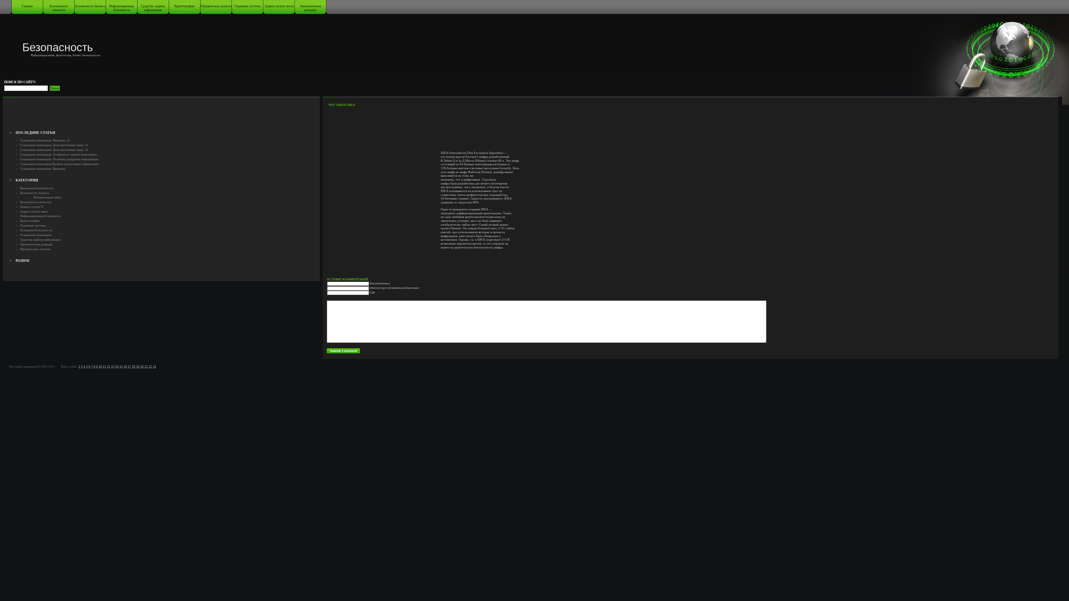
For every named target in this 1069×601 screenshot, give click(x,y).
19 (137, 366)
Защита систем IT (32, 206)
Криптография (184, 6)
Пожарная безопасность (36, 230)
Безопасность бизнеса (90, 6)
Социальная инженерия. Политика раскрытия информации (59, 159)
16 (125, 366)
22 (150, 366)
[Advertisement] (161, 115)
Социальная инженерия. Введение (42, 168)
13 (112, 366)
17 (129, 366)
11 (104, 366)
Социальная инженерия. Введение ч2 (45, 140)
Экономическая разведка (310, 8)
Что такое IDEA (341, 105)
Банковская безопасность (36, 188)
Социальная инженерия (35, 235)
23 (154, 366)
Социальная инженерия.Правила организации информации (59, 164)
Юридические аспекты (216, 6)
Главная (27, 6)
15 (121, 366)
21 (146, 366)
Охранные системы (247, 6)
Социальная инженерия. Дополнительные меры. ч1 (54, 149)
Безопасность (57, 47)
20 (142, 366)
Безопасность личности (59, 8)
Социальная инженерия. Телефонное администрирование (58, 154)
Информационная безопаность (121, 8)
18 (133, 366)
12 (108, 366)
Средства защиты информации (153, 8)
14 (117, 366)
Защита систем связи (278, 6)
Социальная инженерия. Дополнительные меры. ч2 (54, 145)
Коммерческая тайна (47, 197)
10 (100, 366)
